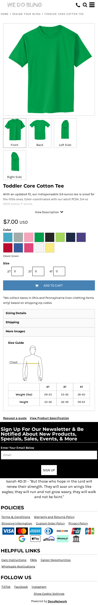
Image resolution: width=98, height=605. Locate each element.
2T (9, 271)
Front (14, 145)
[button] (85, 4)
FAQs (33, 560)
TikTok (5, 586)
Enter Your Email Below (17, 448)
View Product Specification (49, 418)
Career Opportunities (56, 560)
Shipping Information (16, 523)
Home (5, 14)
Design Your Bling (26, 14)
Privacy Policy (78, 523)
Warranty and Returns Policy (54, 517)
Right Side (14, 177)
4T (51, 271)
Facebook (21, 586)
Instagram (39, 586)
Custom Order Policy (50, 523)
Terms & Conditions (15, 517)
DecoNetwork (57, 601)
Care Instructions (13, 560)
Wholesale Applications (18, 566)
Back (39, 145)
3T (30, 271)
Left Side (65, 145)
